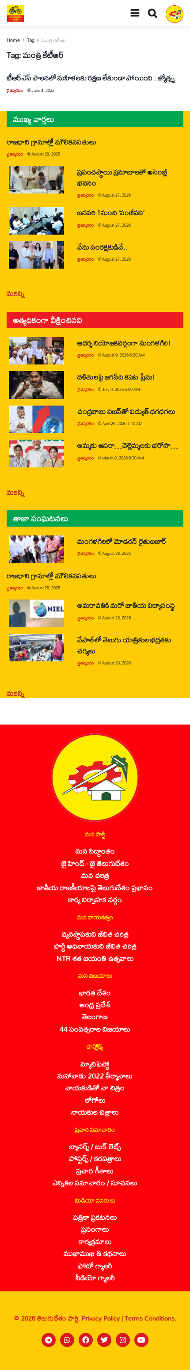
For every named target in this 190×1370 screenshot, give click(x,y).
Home (13, 40)
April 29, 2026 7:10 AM (122, 423)
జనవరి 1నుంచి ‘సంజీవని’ (110, 212)
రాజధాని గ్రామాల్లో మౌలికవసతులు (51, 141)
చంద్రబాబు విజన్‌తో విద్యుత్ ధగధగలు (127, 411)
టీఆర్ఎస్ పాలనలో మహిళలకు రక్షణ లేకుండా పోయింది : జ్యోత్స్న (91, 77)
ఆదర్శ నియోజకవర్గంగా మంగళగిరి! (124, 342)
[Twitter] (104, 1340)
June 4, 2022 (42, 90)
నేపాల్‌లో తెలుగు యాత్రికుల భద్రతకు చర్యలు (124, 645)
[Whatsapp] (67, 1340)
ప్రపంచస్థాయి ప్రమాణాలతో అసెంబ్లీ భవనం (122, 177)
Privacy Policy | (103, 1318)
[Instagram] (123, 1340)
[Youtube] (141, 1340)
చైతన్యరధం (15, 90)
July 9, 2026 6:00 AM (121, 389)
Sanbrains (172, 1360)
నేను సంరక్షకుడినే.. (102, 246)
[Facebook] (86, 1340)
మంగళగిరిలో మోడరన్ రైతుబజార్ (122, 541)
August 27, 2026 (116, 195)
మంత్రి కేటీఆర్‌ (54, 40)
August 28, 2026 (45, 154)
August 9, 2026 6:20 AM (123, 355)
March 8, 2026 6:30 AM (123, 458)
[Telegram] (49, 1340)
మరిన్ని (16, 293)
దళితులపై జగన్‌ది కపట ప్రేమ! (116, 376)
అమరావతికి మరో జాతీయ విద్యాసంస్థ (126, 605)
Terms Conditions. (150, 1318)
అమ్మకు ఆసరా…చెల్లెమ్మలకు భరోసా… (127, 445)
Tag (30, 40)
